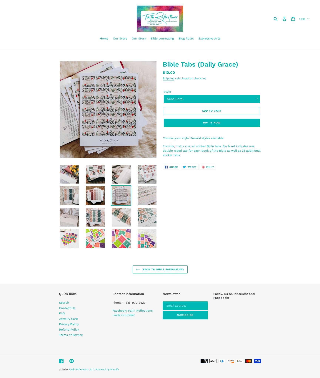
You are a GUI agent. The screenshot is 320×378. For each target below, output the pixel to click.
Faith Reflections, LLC (82, 369)
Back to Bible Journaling (163, 269)
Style (167, 91)
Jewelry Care (68, 319)
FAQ (62, 313)
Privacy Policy (69, 324)
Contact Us (67, 308)
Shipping (168, 78)
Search (64, 302)
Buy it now (212, 122)
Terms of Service (71, 335)
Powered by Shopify (107, 369)
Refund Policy (69, 329)
